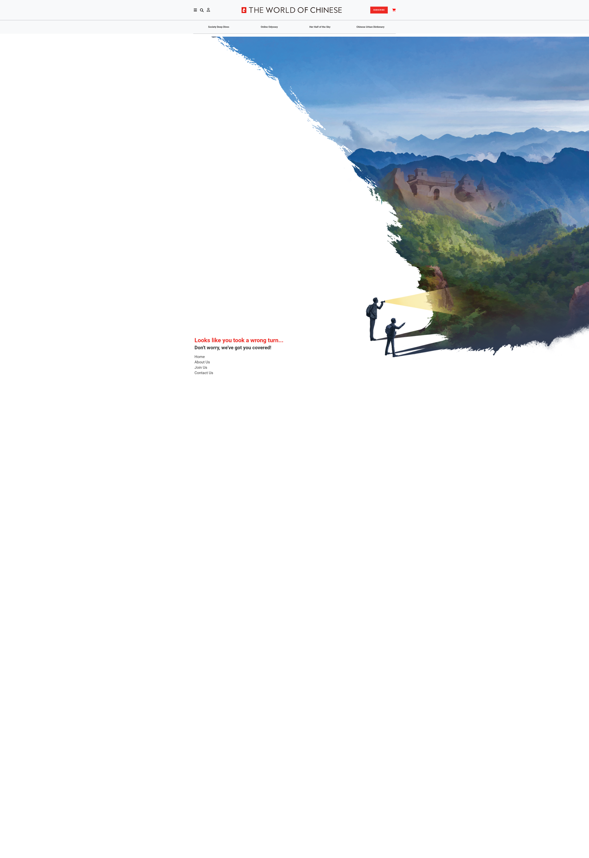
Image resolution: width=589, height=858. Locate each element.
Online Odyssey (269, 26)
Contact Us (203, 373)
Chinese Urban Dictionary (370, 26)
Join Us (200, 367)
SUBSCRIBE (379, 10)
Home (199, 356)
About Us (202, 362)
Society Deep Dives (218, 26)
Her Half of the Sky (319, 26)
